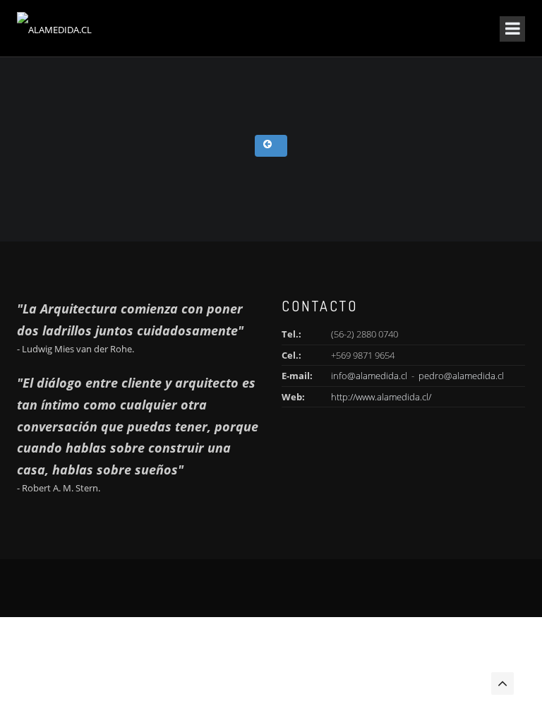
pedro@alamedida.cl (461, 375)
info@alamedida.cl (369, 375)
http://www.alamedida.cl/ (381, 396)
